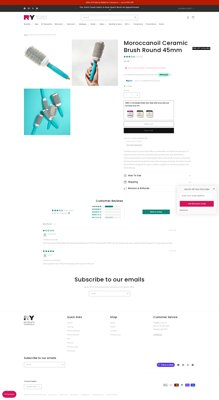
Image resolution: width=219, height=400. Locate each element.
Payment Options (73, 335)
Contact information (111, 394)
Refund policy (74, 394)
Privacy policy (53, 394)
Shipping (70, 327)
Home (26, 35)
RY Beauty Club (115, 335)
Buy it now (149, 130)
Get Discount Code (197, 203)
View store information (134, 145)
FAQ (68, 339)
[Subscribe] (127, 293)
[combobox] (109, 17)
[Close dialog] (214, 189)
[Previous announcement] (76, 8)
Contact (69, 323)
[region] (109, 2)
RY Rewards (71, 351)
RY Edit (112, 327)
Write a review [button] (156, 212)
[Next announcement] (142, 8)
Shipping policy (85, 394)
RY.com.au (31, 395)
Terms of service (63, 394)
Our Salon (113, 331)
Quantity (126, 90)
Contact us (157, 334)
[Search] (135, 17)
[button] (28, 24)
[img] (48, 230)
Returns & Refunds (73, 331)
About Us (70, 343)
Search (112, 323)
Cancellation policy (98, 394)
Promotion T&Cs (72, 347)
